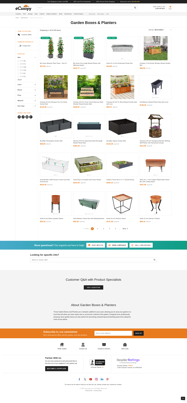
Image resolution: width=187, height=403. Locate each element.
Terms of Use (88, 390)
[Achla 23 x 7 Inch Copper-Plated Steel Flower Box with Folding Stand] (155, 165)
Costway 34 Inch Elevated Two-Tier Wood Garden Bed (53, 103)
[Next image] (69, 48)
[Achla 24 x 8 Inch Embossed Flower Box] (122, 48)
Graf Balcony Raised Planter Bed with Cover (154, 102)
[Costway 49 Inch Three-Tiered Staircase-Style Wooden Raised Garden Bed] (89, 87)
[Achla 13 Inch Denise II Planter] (155, 203)
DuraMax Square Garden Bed (116, 141)
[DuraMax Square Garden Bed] (122, 126)
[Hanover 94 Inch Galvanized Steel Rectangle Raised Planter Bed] (89, 126)
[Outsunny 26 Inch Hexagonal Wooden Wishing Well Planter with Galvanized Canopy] (155, 126)
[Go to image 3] (89, 58)
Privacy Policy (98, 390)
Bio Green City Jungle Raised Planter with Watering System (87, 64)
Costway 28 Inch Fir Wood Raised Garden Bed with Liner (121, 103)
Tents (24, 14)
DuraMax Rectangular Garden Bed (51, 141)
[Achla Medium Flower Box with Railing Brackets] (89, 203)
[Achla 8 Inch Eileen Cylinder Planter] (56, 203)
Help (107, 14)
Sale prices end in (130, 1)
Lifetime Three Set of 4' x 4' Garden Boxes (120, 179)
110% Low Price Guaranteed (82, 1)
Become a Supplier (56, 368)
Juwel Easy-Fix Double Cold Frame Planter (87, 179)
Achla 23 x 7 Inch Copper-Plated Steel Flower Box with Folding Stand (154, 180)
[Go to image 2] (88, 58)
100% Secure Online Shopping (105, 1)
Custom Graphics (78, 14)
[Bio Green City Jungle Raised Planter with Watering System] (89, 48)
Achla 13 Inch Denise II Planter (150, 218)
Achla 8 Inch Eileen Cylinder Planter (51, 218)
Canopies (18, 14)
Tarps (36, 14)
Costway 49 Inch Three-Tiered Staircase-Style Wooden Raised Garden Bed (88, 103)
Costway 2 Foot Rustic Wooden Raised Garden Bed (155, 64)
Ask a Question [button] (93, 287)
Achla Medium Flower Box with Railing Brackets (88, 218)
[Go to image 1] (54, 58)
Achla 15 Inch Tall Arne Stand (116, 218)
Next (124, 228)
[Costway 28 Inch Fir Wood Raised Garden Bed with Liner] (122, 87)
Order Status (100, 14)
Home (17, 17)
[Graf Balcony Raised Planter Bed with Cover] (155, 87)
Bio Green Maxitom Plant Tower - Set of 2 (53, 63)
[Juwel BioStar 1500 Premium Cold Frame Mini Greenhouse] (56, 165)
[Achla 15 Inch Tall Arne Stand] (122, 203)
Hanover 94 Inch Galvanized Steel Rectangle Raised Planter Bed (87, 142)
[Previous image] (42, 48)
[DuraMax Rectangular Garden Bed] (56, 126)
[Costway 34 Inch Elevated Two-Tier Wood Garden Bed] (56, 87)
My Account (92, 14)
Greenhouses (68, 14)
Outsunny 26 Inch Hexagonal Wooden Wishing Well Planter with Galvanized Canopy (155, 142)
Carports (42, 14)
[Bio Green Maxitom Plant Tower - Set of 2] (56, 48)
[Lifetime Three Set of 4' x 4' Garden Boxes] (122, 165)
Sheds (60, 14)
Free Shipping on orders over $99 (58, 1)
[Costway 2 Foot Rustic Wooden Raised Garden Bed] (155, 48)
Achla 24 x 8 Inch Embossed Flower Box (119, 63)
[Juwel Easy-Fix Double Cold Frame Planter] (89, 165)
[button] (117, 245)
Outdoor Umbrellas (51, 14)
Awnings (30, 14)
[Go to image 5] (158, 97)
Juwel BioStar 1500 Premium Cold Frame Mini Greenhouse (55, 180)
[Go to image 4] (90, 136)
